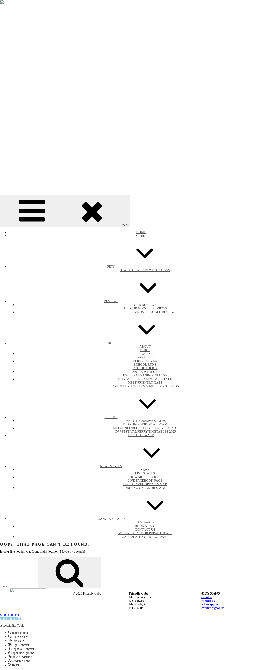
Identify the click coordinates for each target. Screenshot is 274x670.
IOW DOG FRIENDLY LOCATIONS (145, 270)
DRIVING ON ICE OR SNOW (145, 487)
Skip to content (9, 614)
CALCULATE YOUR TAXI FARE (145, 536)
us (206, 597)
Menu (125, 224)
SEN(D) (141, 235)
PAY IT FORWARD (141, 435)
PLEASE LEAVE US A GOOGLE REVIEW (145, 312)
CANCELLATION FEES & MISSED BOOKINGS (145, 386)
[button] (10, 618)
